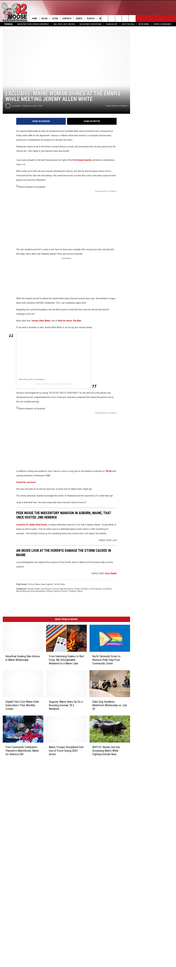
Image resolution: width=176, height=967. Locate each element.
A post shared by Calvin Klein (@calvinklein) (54, 384)
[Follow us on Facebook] (118, 18)
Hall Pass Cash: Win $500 (64, 24)
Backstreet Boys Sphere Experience (33, 24)
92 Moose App (112, 24)
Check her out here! (26, 482)
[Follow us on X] (125, 18)
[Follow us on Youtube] (132, 18)
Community (46, 589)
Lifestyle (84, 589)
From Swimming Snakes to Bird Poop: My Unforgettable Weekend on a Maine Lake (66, 660)
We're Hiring (144, 24)
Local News (107, 589)
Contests (66, 18)
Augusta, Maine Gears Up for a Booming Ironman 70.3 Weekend (66, 705)
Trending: (8, 24)
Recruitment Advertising (90, 24)
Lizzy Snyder (16, 106)
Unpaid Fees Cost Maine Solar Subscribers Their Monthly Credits (22, 705)
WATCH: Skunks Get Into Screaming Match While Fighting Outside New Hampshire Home (106, 750)
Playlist (91, 18)
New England (47, 584)
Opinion (57, 591)
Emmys (31, 584)
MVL (101, 18)
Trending (72, 591)
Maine (38, 584)
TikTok (108, 471)
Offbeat (49, 591)
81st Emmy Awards (81, 160)
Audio (37, 589)
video (62, 584)
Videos (80, 591)
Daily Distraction (66, 589)
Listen (55, 18)
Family (76, 589)
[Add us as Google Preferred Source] (111, 18)
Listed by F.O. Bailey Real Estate (31, 524)
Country (55, 589)
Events (79, 18)
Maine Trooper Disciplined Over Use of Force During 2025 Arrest (66, 750)
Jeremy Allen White (40, 320)
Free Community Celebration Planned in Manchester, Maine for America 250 (22, 750)
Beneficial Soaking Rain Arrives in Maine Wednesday (23, 658)
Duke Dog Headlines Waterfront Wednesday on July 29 (109, 705)
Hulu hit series (70, 320)
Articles (31, 589)
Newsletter (40, 591)
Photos (64, 591)
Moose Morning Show (25, 591)
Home (34, 18)
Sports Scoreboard (162, 24)
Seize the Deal (128, 24)
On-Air (44, 18)
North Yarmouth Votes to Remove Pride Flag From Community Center (106, 660)
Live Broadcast (95, 589)
